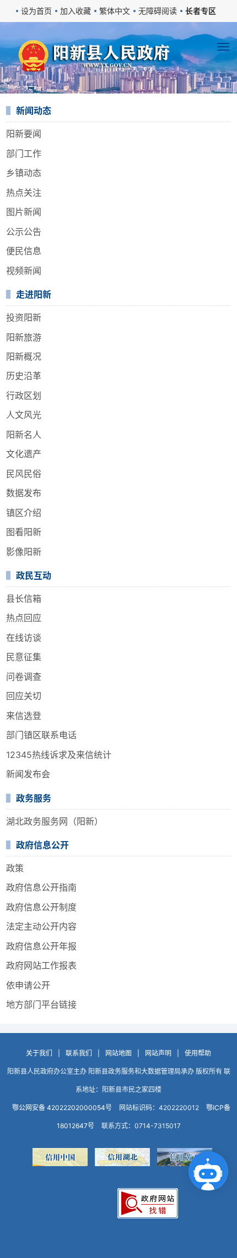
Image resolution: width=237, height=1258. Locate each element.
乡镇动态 (23, 172)
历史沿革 (23, 375)
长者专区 (200, 10)
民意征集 (23, 656)
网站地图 (118, 1053)
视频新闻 (23, 270)
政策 (15, 868)
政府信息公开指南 (41, 887)
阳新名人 (23, 434)
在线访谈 (23, 637)
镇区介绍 (23, 512)
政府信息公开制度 (41, 907)
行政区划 (23, 395)
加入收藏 (75, 10)
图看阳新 (23, 531)
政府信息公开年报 (41, 946)
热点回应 (23, 617)
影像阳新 (23, 551)
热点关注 (23, 192)
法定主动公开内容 (41, 926)
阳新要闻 (23, 133)
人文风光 (23, 414)
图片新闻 (23, 211)
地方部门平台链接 (41, 1004)
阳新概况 (23, 356)
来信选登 (23, 715)
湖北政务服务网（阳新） (54, 821)
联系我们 (79, 1053)
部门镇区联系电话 (41, 734)
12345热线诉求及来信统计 (58, 754)
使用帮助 (198, 1053)
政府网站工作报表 (41, 965)
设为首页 (36, 10)
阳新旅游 (23, 337)
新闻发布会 (28, 773)
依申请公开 (28, 985)
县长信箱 (23, 598)
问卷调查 (23, 676)
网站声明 (158, 1053)
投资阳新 (23, 317)
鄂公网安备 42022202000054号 (62, 1107)
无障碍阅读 (157, 10)
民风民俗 (23, 473)
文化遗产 (23, 453)
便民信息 (23, 250)
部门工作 (23, 153)
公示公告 (23, 231)
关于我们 (39, 1053)
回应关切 (23, 695)
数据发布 (23, 492)
